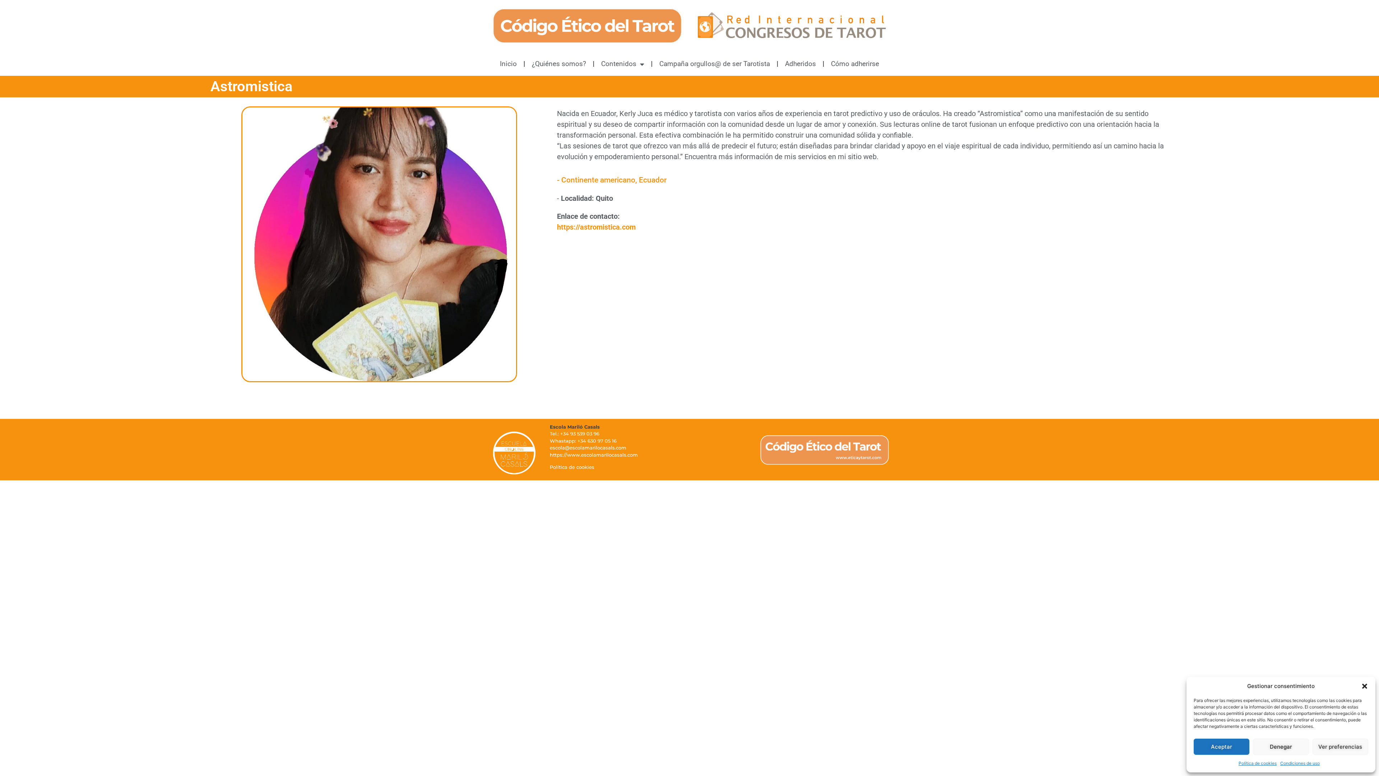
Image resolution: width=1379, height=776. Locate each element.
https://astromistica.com (596, 227)
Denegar (1281, 746)
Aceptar (1221, 746)
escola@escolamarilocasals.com (588, 448)
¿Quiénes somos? (559, 64)
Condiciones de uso (1300, 763)
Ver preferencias (1340, 746)
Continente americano (598, 180)
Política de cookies (1258, 763)
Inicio (508, 64)
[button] (1364, 686)
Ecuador (653, 180)
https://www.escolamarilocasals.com (594, 455)
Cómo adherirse (855, 64)
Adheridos (800, 64)
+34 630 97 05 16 (597, 441)
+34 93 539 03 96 (579, 433)
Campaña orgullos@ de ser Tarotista (714, 64)
